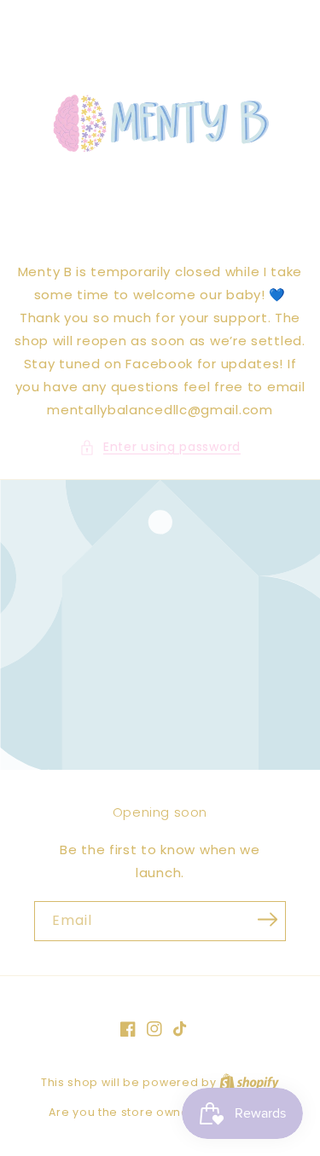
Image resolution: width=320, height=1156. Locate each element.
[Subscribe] (267, 920)
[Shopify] (249, 1082)
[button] (160, 447)
